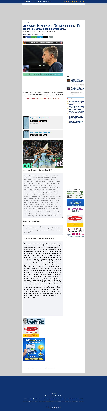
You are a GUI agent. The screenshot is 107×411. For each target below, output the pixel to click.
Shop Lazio (47, 395)
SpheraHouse (55, 408)
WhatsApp (34, 37)
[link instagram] (68, 1)
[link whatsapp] (74, 1)
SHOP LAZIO (45, 1)
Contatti (49, 1)
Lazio (33, 1)
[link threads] (80, 1)
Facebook (28, 37)
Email (51, 37)
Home (24, 22)
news (68, 76)
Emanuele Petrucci (27, 34)
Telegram (40, 37)
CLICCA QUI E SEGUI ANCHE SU (43, 98)
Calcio (36, 1)
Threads (46, 37)
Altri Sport (40, 1)
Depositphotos (58, 395)
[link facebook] (66, 1)
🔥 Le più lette (70, 98)
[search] (83, 1)
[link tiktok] (76, 1)
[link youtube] (70, 1)
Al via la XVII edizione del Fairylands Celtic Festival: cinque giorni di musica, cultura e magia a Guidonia (77, 80)
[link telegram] (72, 1)
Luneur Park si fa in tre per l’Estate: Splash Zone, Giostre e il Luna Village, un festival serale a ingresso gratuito (77, 88)
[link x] (64, 1)
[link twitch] (78, 1)
